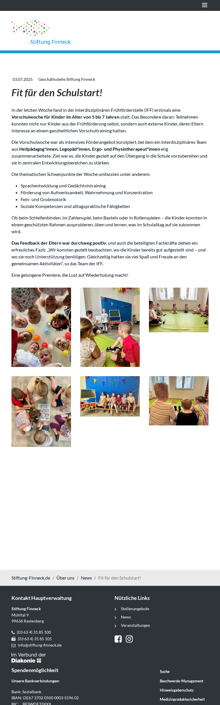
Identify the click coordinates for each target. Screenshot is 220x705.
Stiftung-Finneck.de (30, 577)
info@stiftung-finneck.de (40, 645)
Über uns (65, 577)
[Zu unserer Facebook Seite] (120, 639)
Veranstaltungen (135, 625)
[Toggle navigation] (205, 5)
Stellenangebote (135, 608)
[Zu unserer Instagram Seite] (130, 639)
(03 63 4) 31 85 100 (34, 632)
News (86, 577)
